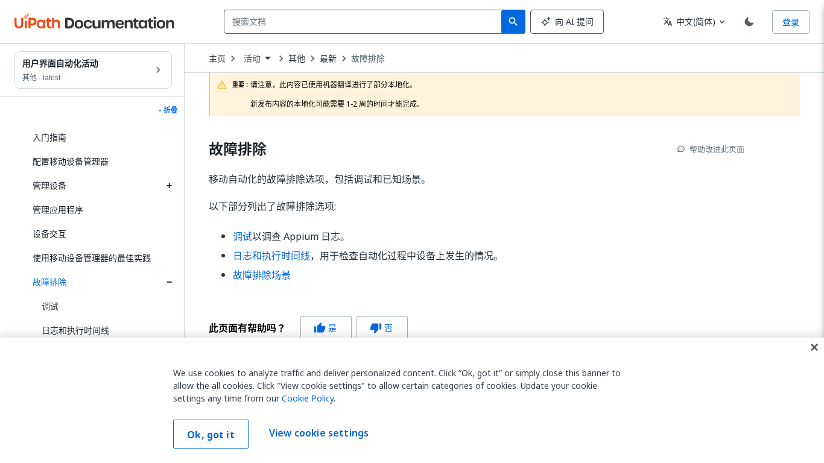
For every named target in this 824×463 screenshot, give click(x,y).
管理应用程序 (58, 209)
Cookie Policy (308, 398)
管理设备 (49, 185)
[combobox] (365, 22)
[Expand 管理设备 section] (169, 185)
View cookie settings (319, 433)
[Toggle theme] (749, 21)
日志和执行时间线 (75, 330)
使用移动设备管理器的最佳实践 (92, 257)
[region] (412, 400)
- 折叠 (168, 110)
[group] (308, 328)
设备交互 (49, 233)
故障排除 (49, 282)
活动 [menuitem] (252, 58)
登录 (790, 22)
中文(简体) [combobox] (689, 21)
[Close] (814, 347)
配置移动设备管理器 (71, 161)
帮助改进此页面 (716, 149)
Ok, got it (211, 434)
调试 (50, 306)
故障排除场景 (262, 275)
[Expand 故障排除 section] (169, 282)
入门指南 (49, 137)
